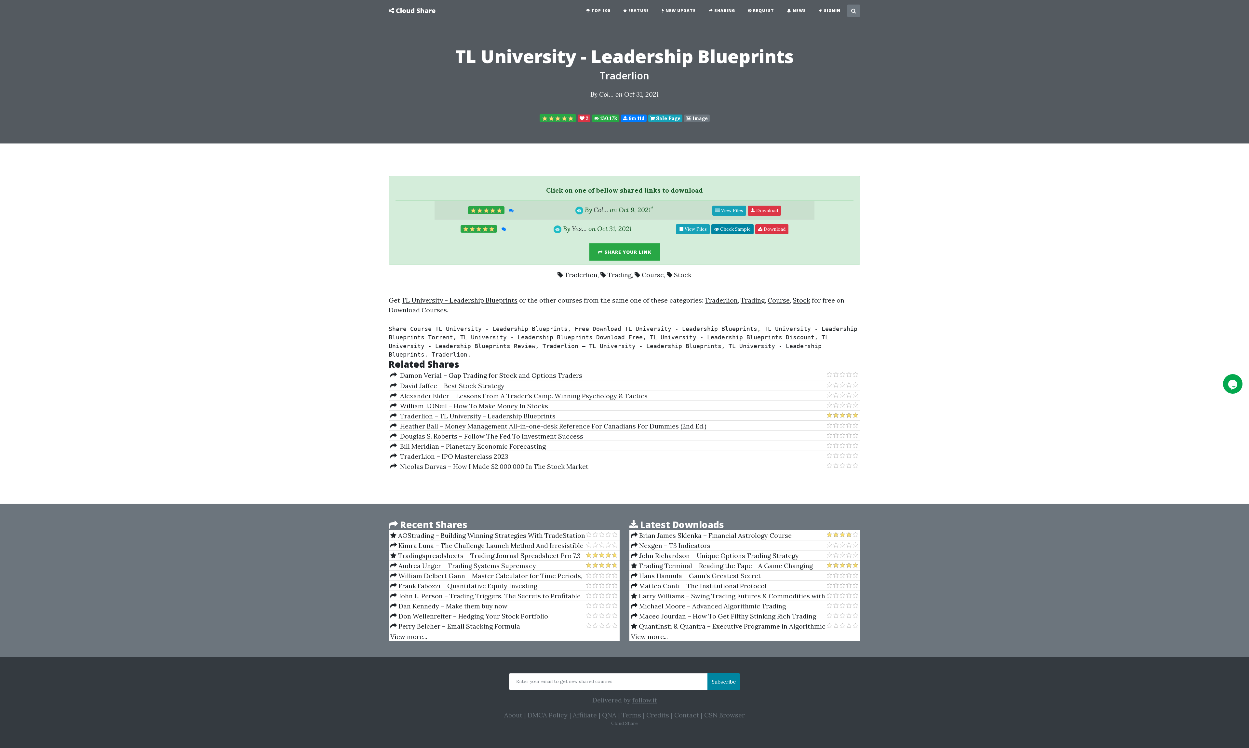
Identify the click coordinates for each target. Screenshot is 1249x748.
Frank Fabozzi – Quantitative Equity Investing (467, 586)
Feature (638, 10)
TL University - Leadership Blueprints (459, 300)
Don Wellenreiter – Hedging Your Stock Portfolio (472, 616)
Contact (686, 715)
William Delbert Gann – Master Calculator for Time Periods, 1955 (486, 576)
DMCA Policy (548, 715)
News (798, 10)
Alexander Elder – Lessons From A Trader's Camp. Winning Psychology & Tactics (522, 396)
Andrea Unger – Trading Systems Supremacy (466, 566)
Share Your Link (627, 252)
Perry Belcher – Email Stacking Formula (458, 626)
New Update (680, 10)
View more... (408, 636)
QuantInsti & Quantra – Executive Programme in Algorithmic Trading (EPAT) (728, 626)
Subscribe (724, 681)
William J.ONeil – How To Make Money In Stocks (472, 406)
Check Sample (735, 229)
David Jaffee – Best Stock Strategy (450, 386)
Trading (620, 275)
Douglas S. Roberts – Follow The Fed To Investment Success (490, 436)
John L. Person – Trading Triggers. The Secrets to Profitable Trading (485, 596)
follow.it (644, 700)
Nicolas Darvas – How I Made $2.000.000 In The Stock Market (492, 466)
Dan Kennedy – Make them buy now (452, 606)
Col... (606, 94)
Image (699, 118)
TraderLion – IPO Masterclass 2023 (452, 456)
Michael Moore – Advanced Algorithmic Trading (712, 606)
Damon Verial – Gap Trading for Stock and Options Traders (489, 375)
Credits (657, 715)
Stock (683, 275)
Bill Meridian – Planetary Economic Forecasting (471, 446)
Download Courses (418, 310)
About (513, 715)
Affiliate (585, 715)
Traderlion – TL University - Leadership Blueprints (476, 416)
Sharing (724, 10)
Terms (631, 715)
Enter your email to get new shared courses (564, 681)
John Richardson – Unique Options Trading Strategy (718, 555)
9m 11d (636, 118)
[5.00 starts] (558, 118)
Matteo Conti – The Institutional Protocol (702, 586)
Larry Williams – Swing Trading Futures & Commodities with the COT (728, 596)
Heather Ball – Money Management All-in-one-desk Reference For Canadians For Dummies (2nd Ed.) (551, 426)
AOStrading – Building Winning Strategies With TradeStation (490, 535)
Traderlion (624, 75)
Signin (831, 10)
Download (766, 210)
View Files (731, 210)
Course (653, 275)
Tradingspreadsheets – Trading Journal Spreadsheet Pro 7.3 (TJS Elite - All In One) (485, 555)
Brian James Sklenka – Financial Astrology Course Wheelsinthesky (711, 535)
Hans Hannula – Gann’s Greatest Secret (699, 576)
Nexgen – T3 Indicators (674, 545)
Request (763, 10)
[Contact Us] (1232, 384)
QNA (609, 715)
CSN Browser (724, 715)
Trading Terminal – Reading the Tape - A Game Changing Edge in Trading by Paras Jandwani (722, 566)
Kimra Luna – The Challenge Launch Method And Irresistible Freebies (487, 545)
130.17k (608, 118)
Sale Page (667, 118)
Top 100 (600, 10)
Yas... (579, 228)
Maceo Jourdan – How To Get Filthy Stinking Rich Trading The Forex (723, 616)
